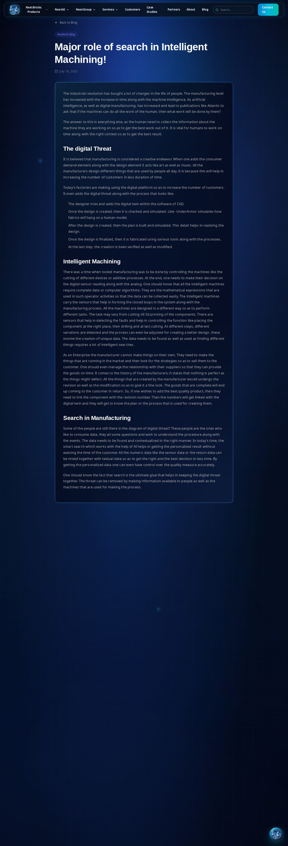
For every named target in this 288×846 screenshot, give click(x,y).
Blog (205, 9)
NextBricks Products (34, 9)
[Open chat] (276, 834)
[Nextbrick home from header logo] (14, 10)
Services (108, 9)
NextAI (60, 9)
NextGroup (84, 9)
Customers (132, 9)
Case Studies (152, 9)
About (191, 9)
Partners (174, 9)
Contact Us (267, 9)
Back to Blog (68, 22)
